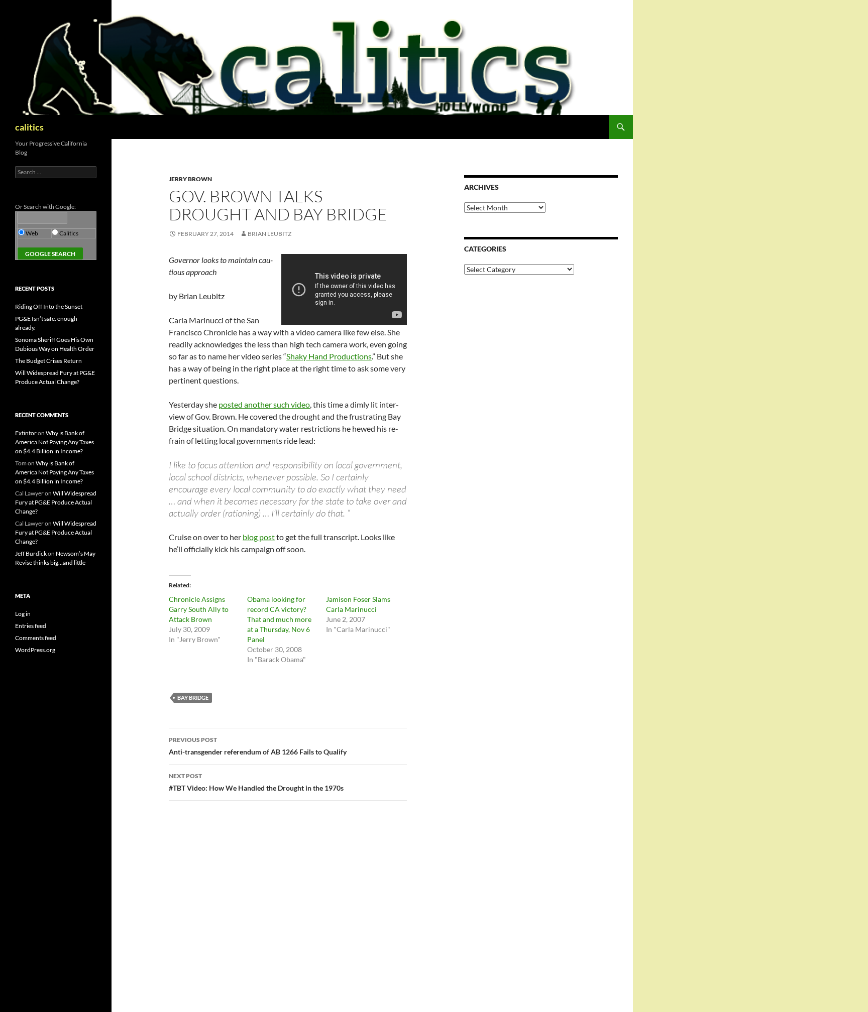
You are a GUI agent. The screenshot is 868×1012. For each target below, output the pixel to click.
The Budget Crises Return (48, 360)
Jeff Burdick (31, 553)
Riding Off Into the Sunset (48, 306)
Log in (23, 613)
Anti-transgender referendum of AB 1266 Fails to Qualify (258, 746)
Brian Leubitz (269, 233)
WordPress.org (35, 650)
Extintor (26, 433)
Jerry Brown (190, 179)
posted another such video (264, 404)
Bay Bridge (192, 697)
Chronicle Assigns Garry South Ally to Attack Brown (199, 609)
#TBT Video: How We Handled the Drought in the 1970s (256, 782)
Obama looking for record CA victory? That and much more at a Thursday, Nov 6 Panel (279, 619)
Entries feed (30, 625)
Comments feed (35, 638)
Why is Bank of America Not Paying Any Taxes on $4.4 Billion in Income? (54, 442)
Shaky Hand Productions (329, 356)
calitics (29, 127)
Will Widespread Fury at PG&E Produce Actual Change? (55, 502)
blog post (259, 537)
